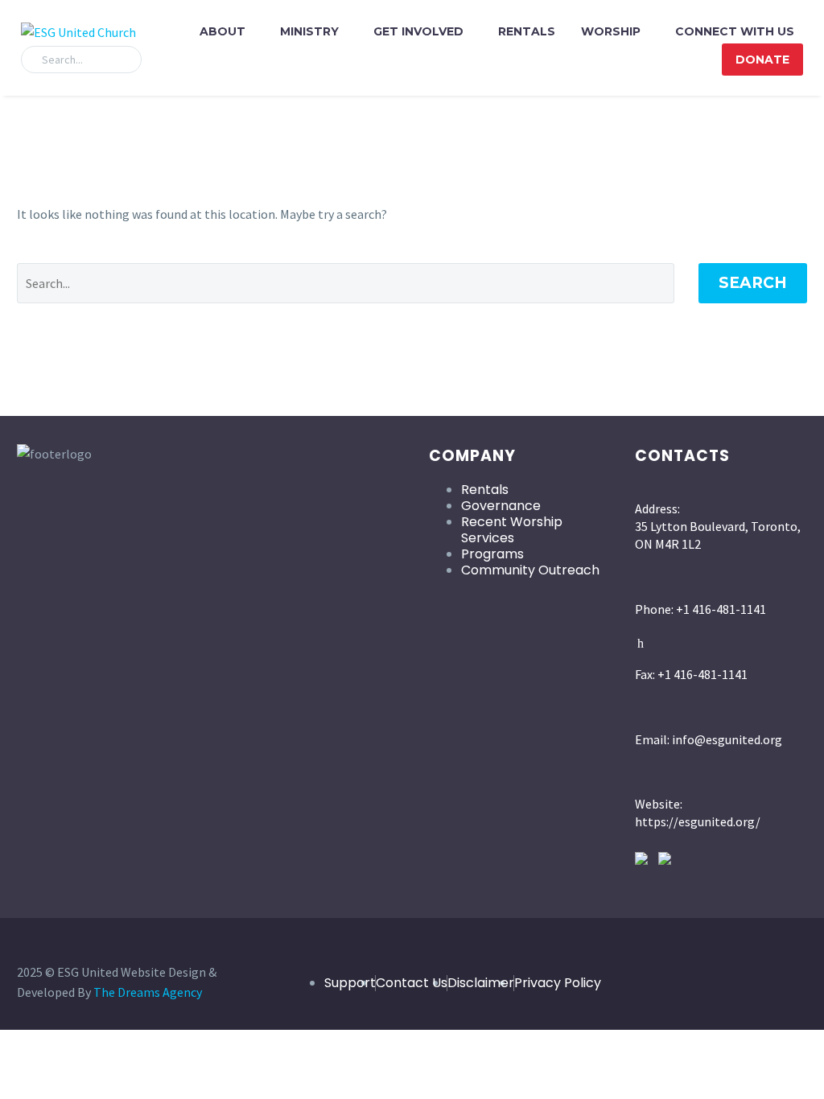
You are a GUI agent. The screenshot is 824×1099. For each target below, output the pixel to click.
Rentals (526, 31)
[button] (122, 59)
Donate (762, 59)
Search (753, 283)
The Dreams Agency (147, 992)
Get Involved (418, 31)
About (222, 31)
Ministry (309, 31)
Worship (611, 31)
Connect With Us (734, 31)
